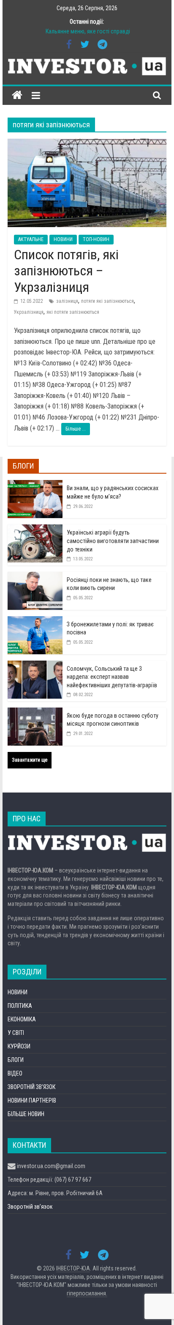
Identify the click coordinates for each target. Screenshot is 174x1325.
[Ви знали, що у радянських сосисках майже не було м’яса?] (35, 484)
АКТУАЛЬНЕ (31, 239)
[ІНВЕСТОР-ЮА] (17, 95)
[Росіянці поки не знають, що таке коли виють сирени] (35, 576)
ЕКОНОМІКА (22, 1019)
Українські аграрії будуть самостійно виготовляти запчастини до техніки (113, 540)
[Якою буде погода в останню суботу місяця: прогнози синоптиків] (35, 712)
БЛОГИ (16, 1059)
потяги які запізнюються (107, 301)
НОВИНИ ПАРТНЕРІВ (32, 1100)
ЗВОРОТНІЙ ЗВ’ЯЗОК (31, 1087)
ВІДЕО (15, 1073)
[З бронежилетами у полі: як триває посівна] (35, 620)
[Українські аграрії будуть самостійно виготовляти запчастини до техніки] (35, 529)
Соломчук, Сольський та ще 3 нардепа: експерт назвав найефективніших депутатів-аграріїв (112, 677)
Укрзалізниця (29, 312)
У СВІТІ (16, 1032)
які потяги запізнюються (72, 312)
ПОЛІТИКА (20, 1005)
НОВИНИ (63, 239)
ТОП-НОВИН (96, 239)
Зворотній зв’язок (30, 1206)
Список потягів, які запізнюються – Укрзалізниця (66, 271)
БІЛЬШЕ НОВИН (26, 1114)
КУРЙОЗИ (19, 1046)
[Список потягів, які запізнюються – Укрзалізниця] (87, 144)
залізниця (67, 301)
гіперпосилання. (87, 1293)
